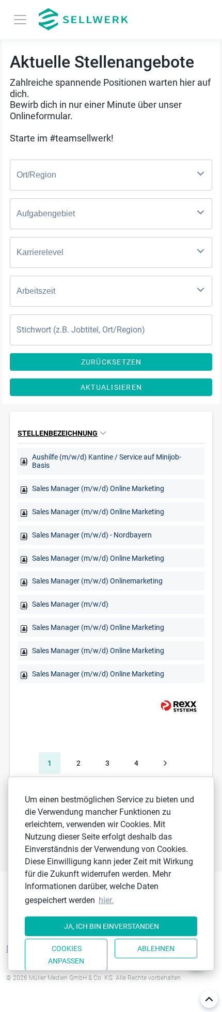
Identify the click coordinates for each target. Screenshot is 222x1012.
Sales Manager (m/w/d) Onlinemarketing (97, 581)
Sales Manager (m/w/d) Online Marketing (98, 488)
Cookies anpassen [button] (66, 954)
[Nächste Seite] (165, 763)
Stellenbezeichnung (58, 433)
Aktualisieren (111, 387)
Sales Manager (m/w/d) (70, 604)
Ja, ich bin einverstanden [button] (111, 926)
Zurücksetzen (111, 362)
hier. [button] (106, 900)
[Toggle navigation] (20, 19)
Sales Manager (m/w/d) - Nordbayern (92, 535)
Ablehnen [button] (156, 948)
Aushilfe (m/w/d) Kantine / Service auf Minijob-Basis (106, 461)
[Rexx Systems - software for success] (174, 706)
